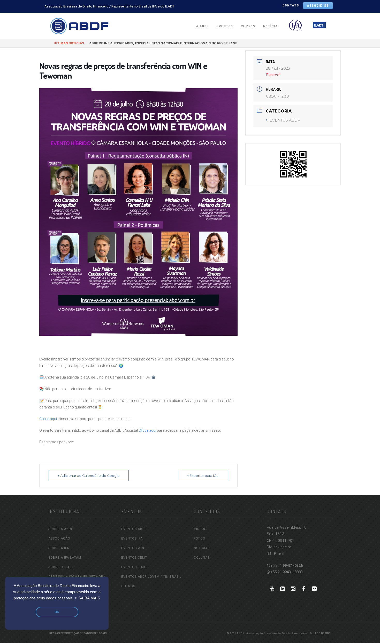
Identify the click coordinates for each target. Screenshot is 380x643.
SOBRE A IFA (58, 548)
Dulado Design (320, 633)
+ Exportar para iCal (203, 475)
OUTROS (128, 586)
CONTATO (291, 5)
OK (57, 612)
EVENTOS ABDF (285, 120)
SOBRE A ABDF (60, 529)
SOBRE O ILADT (61, 567)
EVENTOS (225, 26)
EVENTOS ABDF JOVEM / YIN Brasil (151, 576)
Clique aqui (48, 419)
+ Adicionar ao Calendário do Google (89, 475)
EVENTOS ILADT (134, 567)
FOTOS (199, 538)
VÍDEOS (200, 529)
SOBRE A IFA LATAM (64, 557)
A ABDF (202, 26)
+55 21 (286, 566)
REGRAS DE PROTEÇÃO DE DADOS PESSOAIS (78, 633)
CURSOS (248, 26)
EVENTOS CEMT (134, 557)
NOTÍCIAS (271, 26)
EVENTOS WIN (132, 548)
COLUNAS (202, 557)
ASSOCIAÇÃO (59, 538)
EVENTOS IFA (132, 538)
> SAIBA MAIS (87, 598)
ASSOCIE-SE (318, 5)
